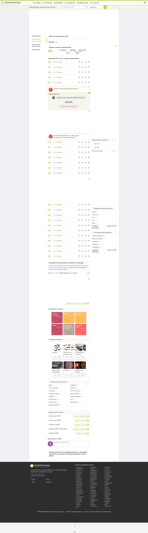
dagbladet (73, 385)
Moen (93, 223)
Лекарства (48, 482)
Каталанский (108, 472)
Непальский (93, 493)
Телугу (92, 503)
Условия (68, 511)
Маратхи (107, 492)
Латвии (92, 489)
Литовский (107, 489)
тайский (107, 503)
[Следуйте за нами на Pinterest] (43, 475)
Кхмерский (79, 487)
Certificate (95, 3)
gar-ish (96, 147)
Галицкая (107, 478)
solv (93, 220)
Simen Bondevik (74, 393)
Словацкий (107, 498)
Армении (92, 469)
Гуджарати (79, 481)
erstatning (51, 391)
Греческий (107, 479)
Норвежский (108, 493)
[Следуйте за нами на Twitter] (36, 475)
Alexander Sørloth (54, 405)
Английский (107, 475)
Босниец (107, 470)
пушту (77, 495)
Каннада (92, 486)
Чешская (107, 473)
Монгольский (79, 493)
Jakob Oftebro (74, 402)
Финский (78, 478)
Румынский (93, 496)
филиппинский (108, 476)
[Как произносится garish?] (108, 140)
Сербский (78, 498)
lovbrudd (51, 396)
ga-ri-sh (96, 143)
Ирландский (79, 484)
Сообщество (71, 3)
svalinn (94, 211)
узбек (77, 506)
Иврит (92, 481)
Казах (106, 486)
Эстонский (93, 476)
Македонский (79, 490)
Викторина (59, 3)
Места (48, 479)
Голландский (93, 475)
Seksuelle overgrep (97, 238)
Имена (33, 482)
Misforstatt (95, 244)
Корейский (93, 487)
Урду (106, 504)
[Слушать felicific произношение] (56, 42)
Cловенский (79, 499)
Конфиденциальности (77, 511)
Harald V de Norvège (97, 235)
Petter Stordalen (53, 388)
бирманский (93, 472)
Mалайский (93, 490)
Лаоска (106, 487)
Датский (78, 475)
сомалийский (93, 499)
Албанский (93, 467)
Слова (33, 479)
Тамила (78, 503)
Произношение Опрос (97, 151)
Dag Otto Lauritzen (54, 393)
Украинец (92, 504)
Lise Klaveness (53, 399)
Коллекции (48, 3)
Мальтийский (79, 492)
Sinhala (92, 498)
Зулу (77, 507)
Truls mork (95, 214)
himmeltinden (95, 247)
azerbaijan (107, 469)
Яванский (78, 486)
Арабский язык (80, 469)
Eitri (93, 217)
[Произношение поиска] (105, 7)
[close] (74, 526)
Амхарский (107, 467)
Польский (107, 495)
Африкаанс (79, 467)
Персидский (93, 495)
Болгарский (79, 472)
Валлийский (108, 506)
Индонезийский (109, 482)
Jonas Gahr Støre (75, 391)
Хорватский (93, 473)
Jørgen (50, 385)
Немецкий (93, 479)
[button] (69, 106)
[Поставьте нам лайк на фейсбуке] (32, 475)
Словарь (38, 3)
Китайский (78, 473)
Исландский (93, 482)
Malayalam (107, 490)
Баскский (78, 470)
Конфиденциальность (96, 511)
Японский (107, 484)
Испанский (107, 499)
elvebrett (72, 388)
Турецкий (78, 504)
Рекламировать (107, 511)
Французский (93, 478)
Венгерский (79, 482)
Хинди (106, 481)
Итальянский (93, 484)
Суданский (79, 501)
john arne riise (52, 402)
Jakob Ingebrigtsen (75, 396)
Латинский (79, 489)
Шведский (107, 501)
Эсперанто (79, 476)
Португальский (80, 496)
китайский (93, 492)
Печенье (86, 511)
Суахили (92, 501)
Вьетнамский (93, 506)
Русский (107, 496)
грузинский (79, 479)
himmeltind (95, 241)
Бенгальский (93, 470)
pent (71, 399)
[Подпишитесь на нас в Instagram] (39, 475)
